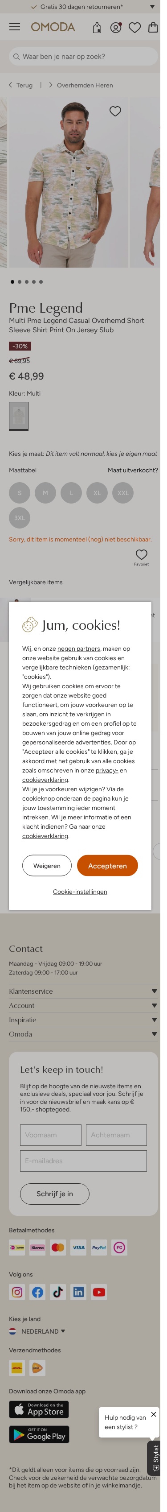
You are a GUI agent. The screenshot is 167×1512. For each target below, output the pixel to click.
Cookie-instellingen (80, 891)
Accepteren (107, 866)
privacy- (107, 770)
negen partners (78, 648)
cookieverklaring (45, 779)
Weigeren (47, 865)
